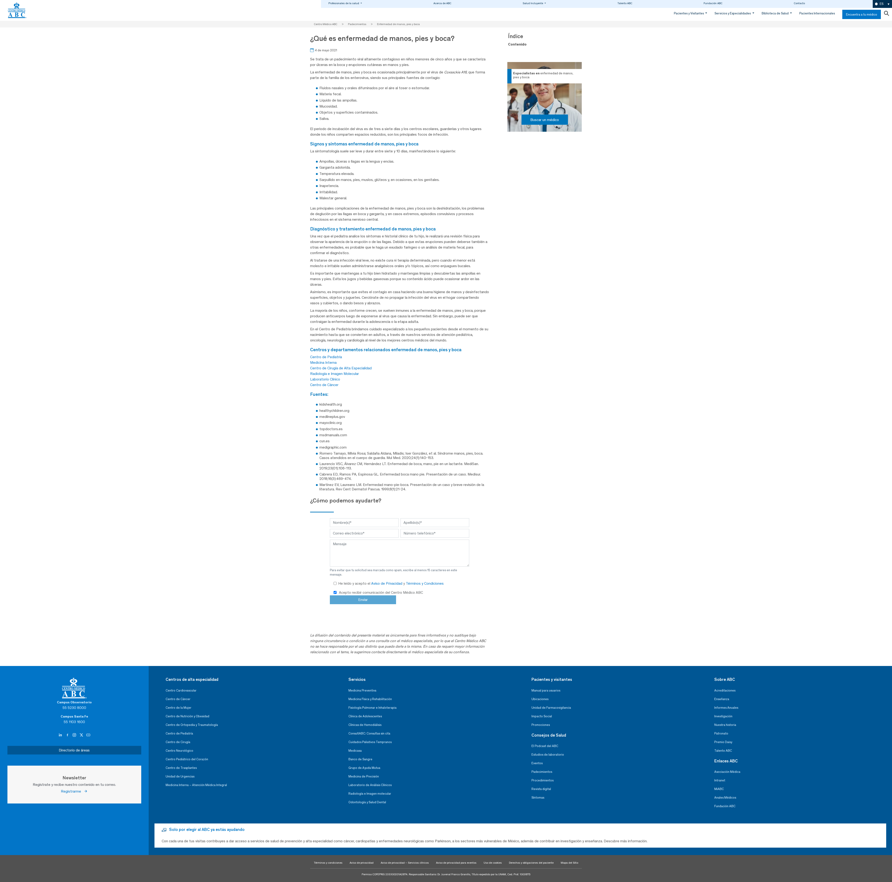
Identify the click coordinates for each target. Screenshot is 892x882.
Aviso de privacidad (362, 862)
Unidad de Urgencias (180, 776)
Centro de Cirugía (178, 742)
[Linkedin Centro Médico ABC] (60, 735)
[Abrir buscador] (886, 14)
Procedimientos (542, 780)
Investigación (723, 716)
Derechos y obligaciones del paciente (531, 862)
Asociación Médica (727, 772)
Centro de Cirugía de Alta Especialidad (341, 368)
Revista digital (541, 789)
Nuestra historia (725, 725)
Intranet (719, 780)
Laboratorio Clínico (325, 379)
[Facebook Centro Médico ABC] (67, 735)
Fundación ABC (713, 3)
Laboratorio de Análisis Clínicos (370, 785)
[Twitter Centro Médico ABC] (81, 735)
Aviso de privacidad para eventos (456, 862)
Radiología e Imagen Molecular (334, 373)
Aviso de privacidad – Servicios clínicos (405, 862)
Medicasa (355, 751)
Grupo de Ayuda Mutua (364, 768)
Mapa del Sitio (569, 862)
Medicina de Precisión (363, 776)
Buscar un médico (544, 120)
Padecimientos (541, 772)
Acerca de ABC (442, 3)
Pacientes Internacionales (817, 13)
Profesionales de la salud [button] (344, 3)
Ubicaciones (539, 699)
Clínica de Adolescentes (365, 716)
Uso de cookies (493, 862)
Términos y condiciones (328, 862)
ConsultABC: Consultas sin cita (369, 733)
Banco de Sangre (360, 759)
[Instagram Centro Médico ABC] (74, 735)
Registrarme (72, 791)
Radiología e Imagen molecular (369, 794)
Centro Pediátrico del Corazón (187, 759)
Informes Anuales (726, 708)
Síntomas (537, 798)
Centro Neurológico (179, 751)
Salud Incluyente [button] (533, 3)
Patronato (721, 733)
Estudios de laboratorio (547, 755)
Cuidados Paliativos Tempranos (370, 742)
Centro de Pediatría (326, 357)
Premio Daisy (723, 742)
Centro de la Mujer (178, 708)
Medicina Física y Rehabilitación (370, 699)
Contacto (799, 3)
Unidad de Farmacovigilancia (551, 708)
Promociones (540, 725)
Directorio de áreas (74, 750)
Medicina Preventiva (362, 690)
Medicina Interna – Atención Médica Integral (196, 785)
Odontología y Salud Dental (367, 802)
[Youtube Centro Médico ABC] (88, 735)
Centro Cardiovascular (181, 690)
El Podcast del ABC (544, 746)
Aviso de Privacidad (387, 583)
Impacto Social (541, 716)
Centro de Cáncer (324, 385)
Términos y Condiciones (425, 583)
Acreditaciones (724, 690)
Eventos (537, 763)
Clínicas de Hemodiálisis (364, 725)
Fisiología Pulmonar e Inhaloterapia (372, 708)
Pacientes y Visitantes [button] (689, 13)
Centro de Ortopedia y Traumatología (192, 725)
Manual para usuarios (545, 690)
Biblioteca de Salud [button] (775, 13)
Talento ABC (624, 3)
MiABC (719, 789)
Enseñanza (721, 699)
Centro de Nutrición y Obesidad (187, 716)
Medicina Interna (323, 362)
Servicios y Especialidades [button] (733, 13)
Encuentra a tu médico (861, 14)
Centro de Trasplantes (181, 768)
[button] (882, 4)
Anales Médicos (725, 798)
